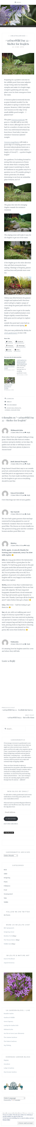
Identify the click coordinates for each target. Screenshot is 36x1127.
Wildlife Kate (7, 944)
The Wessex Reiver (9, 940)
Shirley (9, 401)
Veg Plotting (7, 1045)
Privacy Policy (6, 1119)
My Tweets (7, 915)
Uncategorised (18, 36)
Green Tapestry (8, 1021)
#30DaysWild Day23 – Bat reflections (20, 716)
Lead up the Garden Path (11, 1025)
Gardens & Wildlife (9, 1017)
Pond (5, 890)
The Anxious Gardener (10, 1037)
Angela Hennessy (9, 963)
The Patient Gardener (10, 1041)
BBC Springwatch (9, 928)
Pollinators (7, 886)
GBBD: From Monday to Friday (8, 386)
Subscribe (11, 819)
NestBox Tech (8, 936)
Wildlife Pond (15, 410)
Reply (28, 432)
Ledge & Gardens (9, 1068)
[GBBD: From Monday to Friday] (9, 380)
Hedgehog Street (9, 932)
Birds (5, 870)
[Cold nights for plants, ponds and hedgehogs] (23, 367)
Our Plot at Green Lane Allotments (14, 1033)
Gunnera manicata (18, 120)
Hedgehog (7, 878)
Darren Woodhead (9, 959)
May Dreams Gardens (10, 1072)
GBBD (5, 874)
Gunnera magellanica (11, 142)
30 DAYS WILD (10, 408)
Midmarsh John (8, 1029)
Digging (6, 1060)
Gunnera (7, 410)
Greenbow (7, 1064)
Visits (5, 898)
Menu (19, 2)
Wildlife (6, 902)
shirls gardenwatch (18, 13)
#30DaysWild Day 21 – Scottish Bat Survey (17, 709)
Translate (17, 1100)
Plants (6, 882)
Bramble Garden (9, 1013)
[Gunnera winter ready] (9, 362)
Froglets (18, 408)
